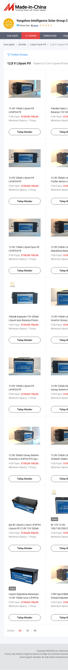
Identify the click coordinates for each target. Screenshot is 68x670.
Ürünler (32, 35)
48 (35, 630)
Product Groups (19, 54)
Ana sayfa (12, 35)
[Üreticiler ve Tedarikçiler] (25, 7)
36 (27, 630)
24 (20, 630)
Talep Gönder (24, 131)
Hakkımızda (49, 35)
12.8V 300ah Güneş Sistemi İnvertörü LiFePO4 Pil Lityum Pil (24, 459)
